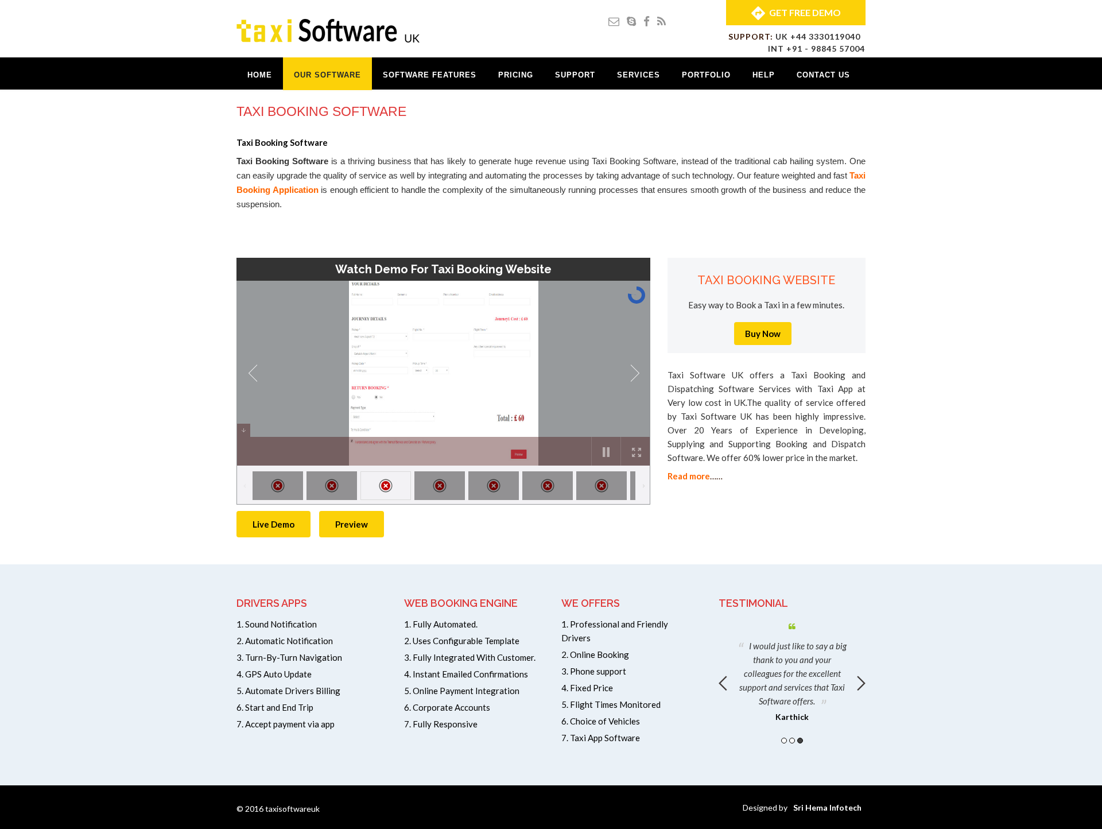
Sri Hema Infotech (827, 807)
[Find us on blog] (661, 21)
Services (638, 75)
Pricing (515, 75)
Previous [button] (723, 683)
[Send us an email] (613, 21)
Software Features (429, 75)
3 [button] (800, 740)
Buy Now (763, 333)
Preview (351, 524)
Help (763, 75)
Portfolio (706, 75)
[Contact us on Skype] (631, 21)
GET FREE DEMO (805, 12)
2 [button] (792, 740)
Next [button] (861, 683)
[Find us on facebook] (646, 21)
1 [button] (784, 740)
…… (695, 476)
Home (259, 75)
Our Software (327, 75)
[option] (792, 670)
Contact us (823, 75)
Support (575, 75)
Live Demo (273, 524)
